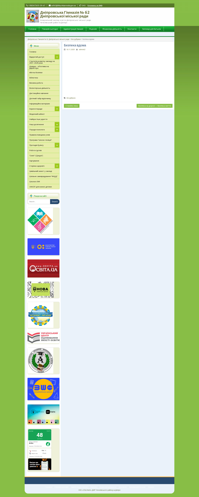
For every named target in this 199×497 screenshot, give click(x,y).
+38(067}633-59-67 (36, 5)
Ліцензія (93, 29)
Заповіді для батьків (151, 29)
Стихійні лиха (72, 106)
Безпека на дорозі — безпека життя (154, 106)
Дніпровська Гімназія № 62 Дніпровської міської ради (65, 14)
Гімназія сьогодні (50, 29)
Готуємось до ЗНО (95, 5)
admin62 (82, 49)
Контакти (132, 29)
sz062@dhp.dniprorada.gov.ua (63, 5)
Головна (32, 29)
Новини (31, 34)
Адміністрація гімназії (73, 29)
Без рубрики (76, 39)
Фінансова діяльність (112, 29)
